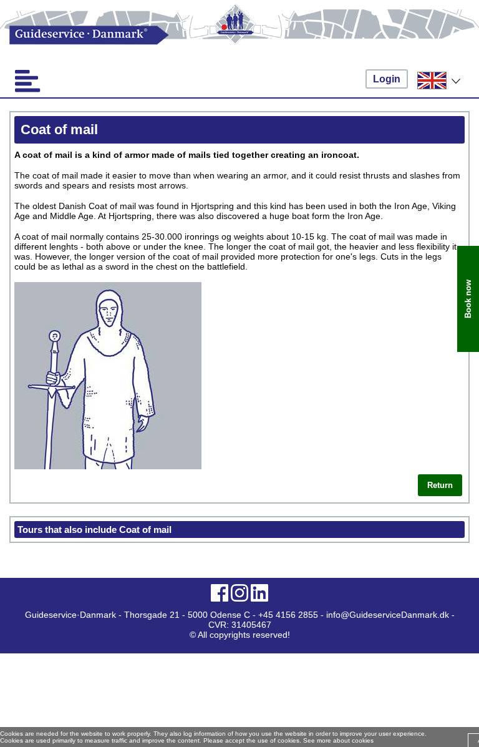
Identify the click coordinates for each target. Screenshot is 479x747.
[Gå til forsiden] (239, 35)
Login (386, 79)
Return (440, 485)
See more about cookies (338, 740)
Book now (468, 299)
